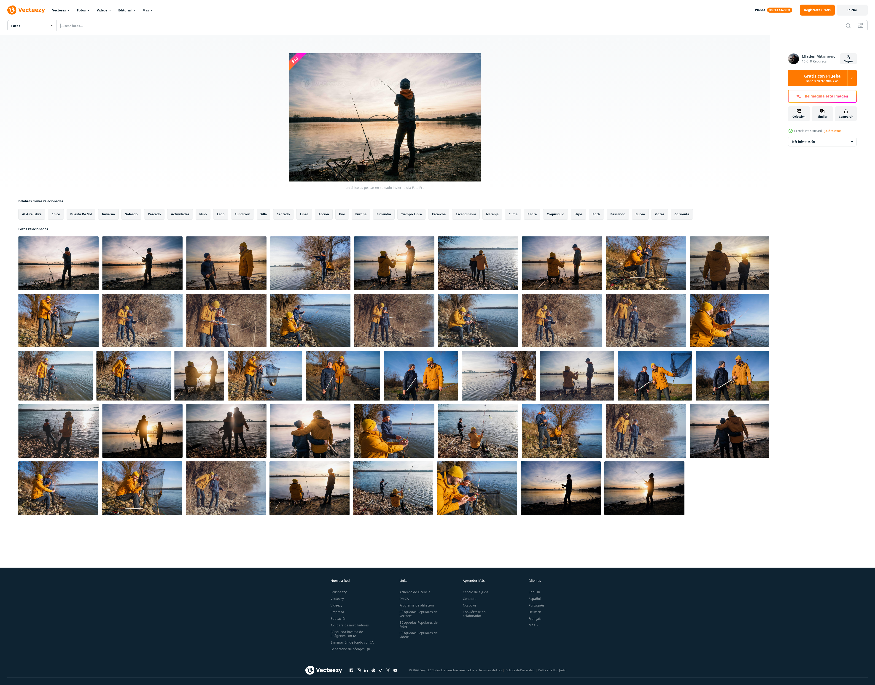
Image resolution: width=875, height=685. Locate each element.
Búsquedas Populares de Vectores (418, 614)
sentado (283, 214)
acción (323, 214)
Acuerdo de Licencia (414, 592)
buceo (640, 214)
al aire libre (31, 214)
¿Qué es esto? (832, 131)
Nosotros (470, 605)
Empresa (337, 612)
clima (513, 214)
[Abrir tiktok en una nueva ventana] (380, 670)
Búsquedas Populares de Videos (418, 635)
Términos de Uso (490, 670)
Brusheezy (339, 592)
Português (536, 605)
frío (342, 214)
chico (55, 214)
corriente (681, 214)
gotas (659, 214)
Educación (338, 618)
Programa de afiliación (416, 605)
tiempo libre (411, 214)
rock (596, 214)
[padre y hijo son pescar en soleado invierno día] (226, 263)
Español (535, 598)
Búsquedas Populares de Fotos (418, 624)
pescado (154, 214)
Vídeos (102, 10)
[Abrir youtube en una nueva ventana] (395, 670)
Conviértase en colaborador (474, 614)
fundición (242, 214)
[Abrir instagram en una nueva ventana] (359, 670)
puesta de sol (81, 214)
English (534, 592)
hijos (578, 214)
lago (221, 214)
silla (263, 214)
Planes (760, 10)
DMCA (404, 598)
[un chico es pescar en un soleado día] (561, 488)
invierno (108, 214)
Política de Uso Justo (552, 670)
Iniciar (852, 10)
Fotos (81, 10)
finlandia (384, 214)
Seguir (848, 61)
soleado (131, 214)
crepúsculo (555, 214)
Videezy (336, 605)
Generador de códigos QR (350, 649)
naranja (492, 214)
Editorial (125, 10)
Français (535, 618)
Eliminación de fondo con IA (352, 642)
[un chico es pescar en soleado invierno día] (58, 263)
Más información (803, 141)
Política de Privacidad (520, 670)
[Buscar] (848, 25)
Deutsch (535, 612)
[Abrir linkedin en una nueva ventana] (366, 670)
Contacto (469, 598)
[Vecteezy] (26, 10)
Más (146, 10)
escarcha (439, 214)
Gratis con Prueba (822, 78)
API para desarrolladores (350, 625)
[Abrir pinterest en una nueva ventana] (373, 670)
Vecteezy (337, 598)
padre (532, 214)
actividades (180, 214)
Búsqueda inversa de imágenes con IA (347, 634)
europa (360, 214)
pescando (617, 214)
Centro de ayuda (475, 592)
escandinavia (466, 214)
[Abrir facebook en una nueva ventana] (351, 670)
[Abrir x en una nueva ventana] (388, 670)
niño (203, 214)
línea (304, 214)
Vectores (59, 10)
